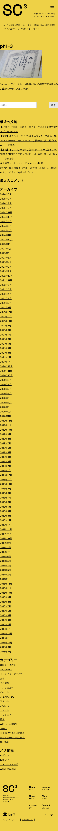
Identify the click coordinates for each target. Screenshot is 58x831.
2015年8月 (5, 647)
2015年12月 (6, 633)
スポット (4, 710)
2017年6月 (5, 556)
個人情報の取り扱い (27, 820)
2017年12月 (6, 529)
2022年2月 (6, 303)
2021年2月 (5, 357)
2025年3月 (6, 207)
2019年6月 (5, 447)
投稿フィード (7, 759)
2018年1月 (5, 524)
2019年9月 (5, 434)
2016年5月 (5, 610)
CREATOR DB (7, 696)
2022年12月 (6, 275)
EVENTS (4, 705)
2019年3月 (5, 461)
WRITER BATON (8, 723)
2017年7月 (5, 552)
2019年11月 (6, 425)
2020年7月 (5, 389)
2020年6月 (6, 393)
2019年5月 (5, 452)
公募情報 (4, 683)
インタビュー (7, 687)
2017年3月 (5, 570)
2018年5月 (5, 506)
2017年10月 (6, 538)
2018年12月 (6, 475)
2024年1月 (5, 235)
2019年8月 (5, 438)
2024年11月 (6, 212)
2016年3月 (5, 619)
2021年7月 (5, 334)
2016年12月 (6, 583)
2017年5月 (5, 561)
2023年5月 (6, 257)
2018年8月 (5, 493)
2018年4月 (5, 511)
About (45, 797)
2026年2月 (6, 203)
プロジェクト (7, 714)
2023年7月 (5, 248)
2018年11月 (6, 479)
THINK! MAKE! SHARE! (12, 733)
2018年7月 (5, 497)
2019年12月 (6, 420)
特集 (18, 25)
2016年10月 (6, 592)
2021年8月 (5, 330)
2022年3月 (6, 298)
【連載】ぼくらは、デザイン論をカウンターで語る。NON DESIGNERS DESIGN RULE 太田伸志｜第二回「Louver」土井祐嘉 (28, 140)
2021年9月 (5, 325)
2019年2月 (5, 466)
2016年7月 (5, 606)
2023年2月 (6, 271)
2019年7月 (5, 443)
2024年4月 (6, 221)
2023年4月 (6, 262)
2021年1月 (5, 361)
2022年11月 (6, 280)
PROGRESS (6, 669)
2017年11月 (6, 533)
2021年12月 (6, 312)
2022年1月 (5, 307)
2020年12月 (6, 366)
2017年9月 (5, 543)
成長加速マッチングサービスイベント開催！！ (23, 163)
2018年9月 (5, 488)
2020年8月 (6, 384)
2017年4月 (5, 565)
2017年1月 (5, 579)
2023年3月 (6, 266)
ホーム (5, 25)
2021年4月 (5, 348)
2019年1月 (5, 470)
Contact (46, 806)
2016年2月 (5, 624)
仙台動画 (4, 742)
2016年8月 (5, 601)
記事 (12, 25)
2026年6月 (6, 194)
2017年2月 (5, 574)
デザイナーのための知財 (12, 737)
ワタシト (4, 701)
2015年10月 (6, 642)
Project (46, 787)
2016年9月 (5, 597)
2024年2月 (6, 230)
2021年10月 (6, 321)
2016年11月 (6, 588)
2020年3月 (6, 407)
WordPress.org (8, 768)
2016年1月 (5, 629)
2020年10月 (6, 375)
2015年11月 (6, 638)
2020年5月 (6, 398)
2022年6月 (6, 284)
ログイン (4, 755)
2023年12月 (6, 239)
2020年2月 (6, 411)
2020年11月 (6, 370)
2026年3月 (6, 198)
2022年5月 (6, 289)
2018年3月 (5, 515)
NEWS (3, 728)
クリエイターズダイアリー (13, 674)
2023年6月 (6, 253)
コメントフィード (9, 764)
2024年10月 (6, 216)
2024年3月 (6, 226)
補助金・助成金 (8, 665)
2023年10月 (6, 244)
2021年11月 (6, 316)
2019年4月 (5, 456)
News (32, 797)
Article (33, 806)
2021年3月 (5, 352)
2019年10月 (6, 429)
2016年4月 (5, 615)
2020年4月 (6, 402)
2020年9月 (6, 379)
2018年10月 (6, 484)
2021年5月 (5, 343)
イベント (4, 692)
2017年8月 (5, 547)
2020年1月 (5, 416)
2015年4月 (5, 651)
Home (32, 787)
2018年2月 (5, 520)
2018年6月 (5, 502)
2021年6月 (5, 339)
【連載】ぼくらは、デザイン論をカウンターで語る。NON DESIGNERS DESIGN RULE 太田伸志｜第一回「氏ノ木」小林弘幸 (29, 154)
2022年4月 (6, 293)
